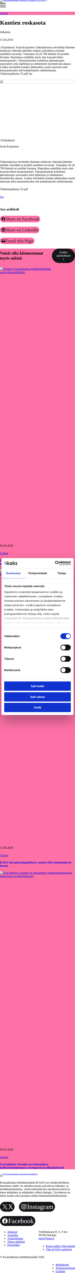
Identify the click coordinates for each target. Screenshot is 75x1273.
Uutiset (4, 13)
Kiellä (37, 707)
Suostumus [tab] (13, 573)
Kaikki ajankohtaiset (63, 255)
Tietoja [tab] (61, 573)
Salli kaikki (37, 686)
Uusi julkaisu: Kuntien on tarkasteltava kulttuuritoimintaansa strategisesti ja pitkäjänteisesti (32, 1166)
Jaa (2, 196)
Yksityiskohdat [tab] (37, 573)
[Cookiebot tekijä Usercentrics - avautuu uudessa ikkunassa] (55, 563)
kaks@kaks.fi (46, 1238)
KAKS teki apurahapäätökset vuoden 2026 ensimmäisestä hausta (35, 864)
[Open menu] (3, 5)
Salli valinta (37, 696)
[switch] (65, 647)
